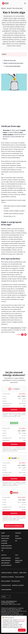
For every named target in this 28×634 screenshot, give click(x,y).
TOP (2, 550)
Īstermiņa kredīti (5, 536)
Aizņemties (14, 410)
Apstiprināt (22, 630)
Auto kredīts (4, 543)
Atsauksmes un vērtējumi (7, 576)
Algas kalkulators (5, 562)
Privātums (15, 572)
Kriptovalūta (18, 538)
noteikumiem (22, 620)
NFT (16, 540)
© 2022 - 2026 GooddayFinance (9, 601)
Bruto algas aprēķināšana (13, 66)
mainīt (21, 627)
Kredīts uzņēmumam (6, 548)
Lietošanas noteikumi (6, 572)
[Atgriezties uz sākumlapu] (5, 3)
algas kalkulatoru (16, 328)
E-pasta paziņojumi (6, 585)
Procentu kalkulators (6, 565)
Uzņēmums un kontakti (18, 585)
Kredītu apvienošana (6, 545)
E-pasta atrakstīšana (6, 589)
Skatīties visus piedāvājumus (14, 526)
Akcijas (17, 536)
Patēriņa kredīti (5, 538)
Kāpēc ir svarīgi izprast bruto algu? (13, 63)
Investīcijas (18, 533)
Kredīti (3, 533)
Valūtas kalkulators (6, 560)
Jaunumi (17, 558)
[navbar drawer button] (25, 3)
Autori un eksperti (5, 581)
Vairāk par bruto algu (10, 60)
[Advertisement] (14, 107)
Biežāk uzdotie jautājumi (18, 561)
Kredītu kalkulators (6, 558)
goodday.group (10, 602)
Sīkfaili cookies (22, 572)
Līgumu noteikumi (19, 576)
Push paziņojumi (15, 581)
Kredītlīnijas (4, 540)
